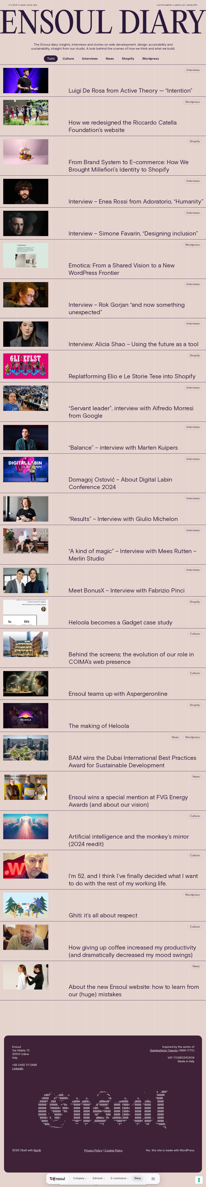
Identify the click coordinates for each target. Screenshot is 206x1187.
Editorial (97, 1178)
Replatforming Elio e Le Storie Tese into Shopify (132, 377)
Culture (68, 58)
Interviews (90, 58)
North (37, 1150)
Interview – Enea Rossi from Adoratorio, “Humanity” (136, 202)
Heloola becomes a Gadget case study (120, 623)
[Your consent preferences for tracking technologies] (199, 1180)
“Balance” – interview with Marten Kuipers (123, 448)
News (110, 58)
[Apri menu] (153, 1179)
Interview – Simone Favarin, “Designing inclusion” (133, 234)
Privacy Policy (93, 1150)
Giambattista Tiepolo (164, 1050)
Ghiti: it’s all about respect (103, 916)
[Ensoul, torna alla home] (57, 1179)
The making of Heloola (99, 726)
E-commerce (118, 1178)
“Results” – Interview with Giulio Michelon (123, 519)
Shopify (128, 58)
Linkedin (17, 1068)
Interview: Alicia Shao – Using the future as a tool (134, 345)
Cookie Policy (113, 1150)
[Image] (103, 21)
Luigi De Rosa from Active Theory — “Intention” (130, 91)
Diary (137, 1178)
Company (78, 1178)
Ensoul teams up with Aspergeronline (118, 694)
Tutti (51, 58)
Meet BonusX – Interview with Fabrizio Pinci (127, 591)
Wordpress (150, 58)
